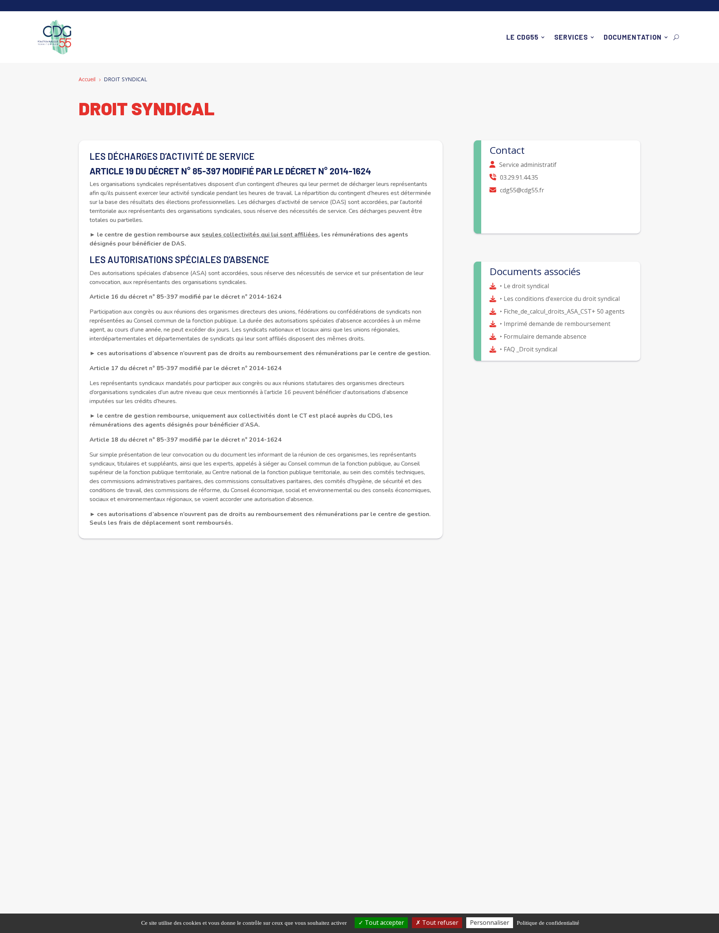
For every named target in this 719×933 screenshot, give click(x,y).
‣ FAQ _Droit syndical (528, 349)
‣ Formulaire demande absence (543, 336)
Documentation (633, 37)
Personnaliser (489, 922)
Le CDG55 (522, 37)
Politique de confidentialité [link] (548, 923)
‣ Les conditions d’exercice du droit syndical (560, 299)
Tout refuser (439, 922)
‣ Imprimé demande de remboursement (555, 324)
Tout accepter (383, 922)
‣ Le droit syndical (524, 286)
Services (571, 37)
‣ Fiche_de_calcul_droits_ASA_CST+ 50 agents (562, 311)
